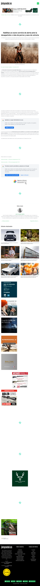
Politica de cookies (20, 557)
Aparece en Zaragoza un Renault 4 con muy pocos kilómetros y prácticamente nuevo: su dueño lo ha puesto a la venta (9, 277)
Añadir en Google (9, 127)
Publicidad (20, 549)
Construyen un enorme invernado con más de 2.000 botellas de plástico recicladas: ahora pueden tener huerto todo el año (29, 260)
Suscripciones (20, 551)
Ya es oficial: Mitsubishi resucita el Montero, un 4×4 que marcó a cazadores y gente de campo (9, 243)
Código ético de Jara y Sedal (20, 553)
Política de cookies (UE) (20, 560)
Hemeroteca (33, 560)
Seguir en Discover (25, 175)
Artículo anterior (5, 220)
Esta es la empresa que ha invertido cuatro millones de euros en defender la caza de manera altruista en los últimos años (29, 277)
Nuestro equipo (20, 552)
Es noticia (8, 14)
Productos (33, 556)
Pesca (33, 555)
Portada (2, 14)
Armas (33, 557)
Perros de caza (33, 559)
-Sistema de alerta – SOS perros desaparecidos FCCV (10, 159)
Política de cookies (20, 559)
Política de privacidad (20, 556)
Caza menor (33, 553)
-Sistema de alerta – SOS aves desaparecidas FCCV (10, 162)
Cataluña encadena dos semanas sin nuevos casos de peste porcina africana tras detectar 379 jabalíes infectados (30, 243)
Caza (33, 551)
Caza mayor (33, 552)
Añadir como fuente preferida (12, 175)
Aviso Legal (20, 555)
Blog (5, 14)
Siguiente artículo (34, 220)
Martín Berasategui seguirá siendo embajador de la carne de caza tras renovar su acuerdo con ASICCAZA (10, 260)
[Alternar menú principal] (38, 3)
